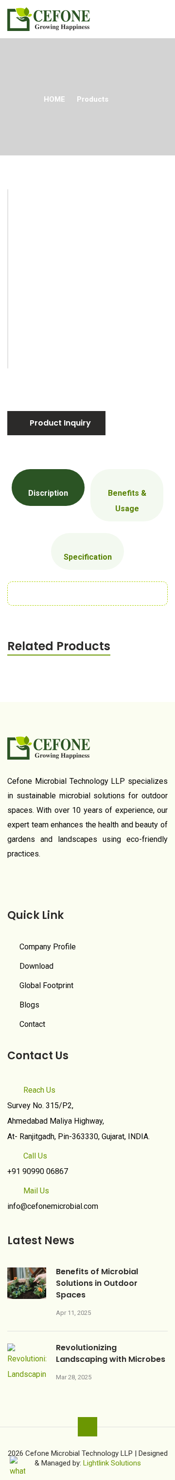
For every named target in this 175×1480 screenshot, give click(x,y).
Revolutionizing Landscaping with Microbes (110, 1353)
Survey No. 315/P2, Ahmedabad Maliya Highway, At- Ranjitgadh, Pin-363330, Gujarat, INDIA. (78, 1121)
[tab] (48, 487)
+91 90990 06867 (37, 1171)
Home (54, 99)
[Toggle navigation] (162, 16)
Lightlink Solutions (112, 1463)
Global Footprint (46, 985)
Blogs (29, 1004)
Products (92, 99)
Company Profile (47, 946)
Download (36, 966)
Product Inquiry (59, 422)
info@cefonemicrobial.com (52, 1206)
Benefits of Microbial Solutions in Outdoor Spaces (97, 1283)
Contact (32, 1024)
